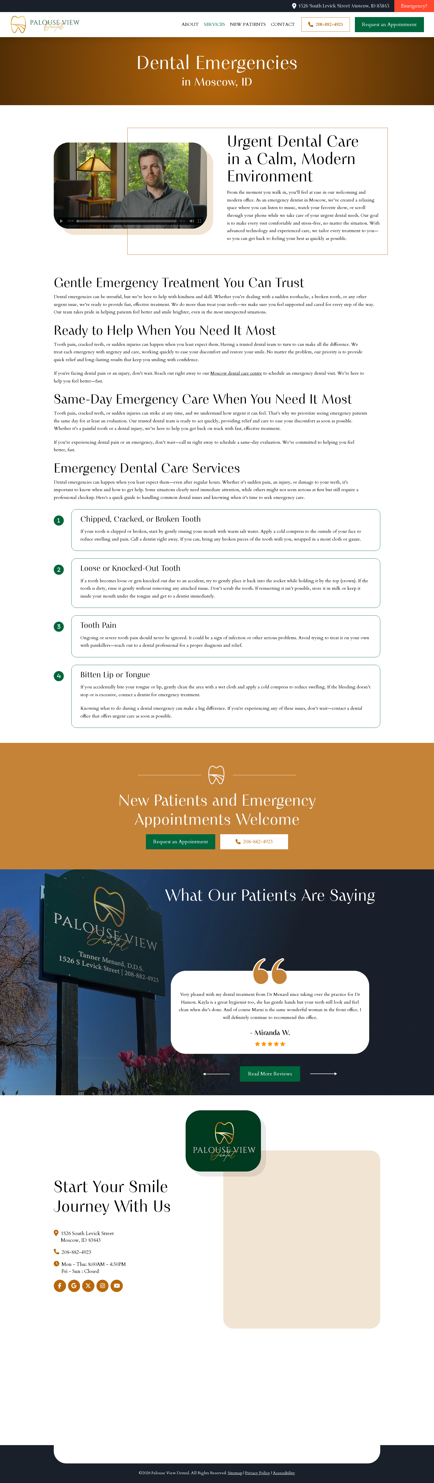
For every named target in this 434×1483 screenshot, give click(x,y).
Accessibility (284, 1473)
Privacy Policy (257, 1473)
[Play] (61, 221)
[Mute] (192, 221)
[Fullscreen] (199, 221)
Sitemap (235, 1473)
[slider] (127, 221)
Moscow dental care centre (236, 373)
